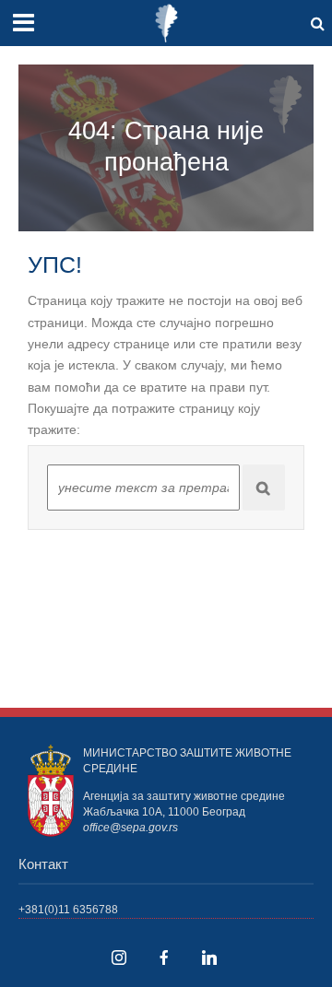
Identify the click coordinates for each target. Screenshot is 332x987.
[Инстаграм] (119, 957)
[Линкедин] (209, 957)
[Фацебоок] (164, 957)
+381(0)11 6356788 (68, 909)
